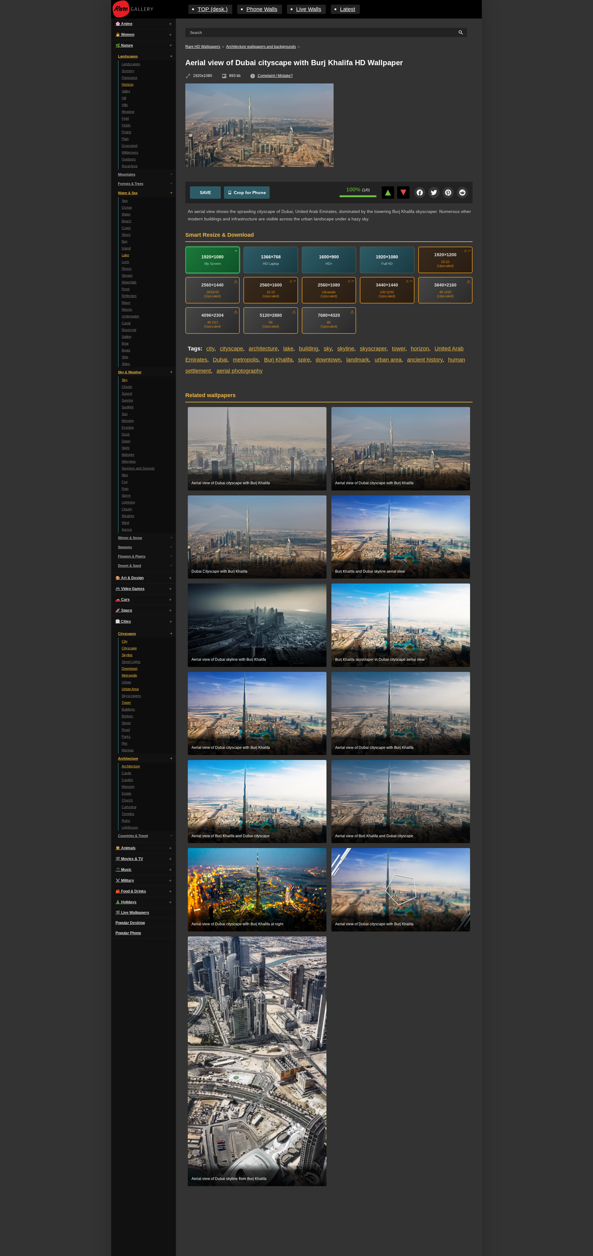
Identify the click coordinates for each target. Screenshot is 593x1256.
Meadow (128, 111)
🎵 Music (124, 870)
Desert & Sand (129, 565)
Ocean (127, 207)
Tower (126, 702)
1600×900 (329, 256)
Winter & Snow (130, 538)
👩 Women (125, 34)
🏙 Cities (123, 621)
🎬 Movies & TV (129, 859)
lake (288, 349)
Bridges (127, 716)
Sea (125, 200)
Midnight (128, 454)
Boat (125, 343)
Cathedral (129, 807)
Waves (127, 309)
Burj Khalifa (278, 360)
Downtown (129, 668)
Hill (124, 98)
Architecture (128, 758)
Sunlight (127, 407)
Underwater (130, 316)
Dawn (126, 441)
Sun (125, 414)
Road (126, 730)
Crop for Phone (250, 192)
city (210, 349)
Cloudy (127, 509)
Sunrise (127, 400)
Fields (126, 125)
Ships (126, 364)
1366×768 (271, 256)
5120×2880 (271, 315)
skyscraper (373, 349)
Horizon (127, 84)
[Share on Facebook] (419, 192)
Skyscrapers (131, 696)
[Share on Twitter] (433, 192)
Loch (125, 262)
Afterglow (129, 461)
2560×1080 (329, 284)
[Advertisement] (407, 128)
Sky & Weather (129, 372)
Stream (127, 275)
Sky (125, 380)
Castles (127, 780)
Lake (125, 255)
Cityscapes (127, 633)
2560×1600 (271, 284)
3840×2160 (445, 284)
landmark (357, 360)
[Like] (388, 192)
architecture (263, 349)
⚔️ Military (125, 880)
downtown (328, 360)
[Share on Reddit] (462, 192)
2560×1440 (212, 284)
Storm (126, 495)
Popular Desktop (130, 923)
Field (125, 118)
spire (304, 360)
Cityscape (129, 648)
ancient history (425, 360)
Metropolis (129, 675)
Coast (126, 228)
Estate (126, 793)
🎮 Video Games (130, 589)
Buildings (128, 709)
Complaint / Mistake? (275, 76)
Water (126, 214)
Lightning (128, 502)
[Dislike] (403, 192)
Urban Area (130, 689)
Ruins (126, 820)
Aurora (127, 529)
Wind (125, 522)
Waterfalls (129, 282)
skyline (345, 349)
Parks (126, 736)
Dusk (126, 434)
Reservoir (129, 330)
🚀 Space (124, 610)
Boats (126, 350)
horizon (420, 349)
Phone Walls (261, 9)
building (308, 349)
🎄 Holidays (126, 902)
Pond (125, 289)
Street (126, 723)
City (125, 641)
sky (328, 349)
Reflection (129, 296)
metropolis (246, 360)
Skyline (127, 655)
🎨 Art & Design (130, 578)
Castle (126, 773)
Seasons (125, 547)
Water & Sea (127, 193)
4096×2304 (212, 315)
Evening (128, 427)
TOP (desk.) (213, 9)
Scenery (128, 71)
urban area (388, 360)
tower (398, 349)
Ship (125, 357)
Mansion (128, 786)
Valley (126, 91)
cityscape (231, 349)
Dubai (220, 360)
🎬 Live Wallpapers (132, 912)
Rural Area (129, 166)
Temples (128, 814)
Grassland (129, 145)
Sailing (126, 336)
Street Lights (131, 662)
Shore (126, 234)
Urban (126, 682)
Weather (128, 516)
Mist (125, 475)
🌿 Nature (124, 45)
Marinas (128, 750)
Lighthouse (130, 827)
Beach (126, 221)
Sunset (127, 393)
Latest (347, 9)
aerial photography (240, 371)
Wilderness (130, 152)
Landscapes (128, 56)
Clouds (127, 386)
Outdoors (129, 159)
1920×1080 (212, 256)
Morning (128, 420)
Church (127, 800)
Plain (125, 139)
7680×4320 (329, 315)
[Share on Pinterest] (448, 192)
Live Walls (308, 9)
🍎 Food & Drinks (131, 891)
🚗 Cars (123, 599)
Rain (125, 488)
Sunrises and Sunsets (138, 468)
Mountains (126, 174)
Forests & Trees (130, 183)
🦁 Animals (126, 848)
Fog (125, 482)
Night (125, 448)
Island (126, 248)
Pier (125, 743)
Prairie (126, 132)
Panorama (129, 77)
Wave (126, 302)
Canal (126, 323)
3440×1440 (387, 284)
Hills (125, 105)
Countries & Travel (133, 836)
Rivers (127, 268)
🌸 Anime (124, 24)
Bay (125, 241)
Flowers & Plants (131, 556)
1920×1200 (445, 254)
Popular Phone (128, 933)
